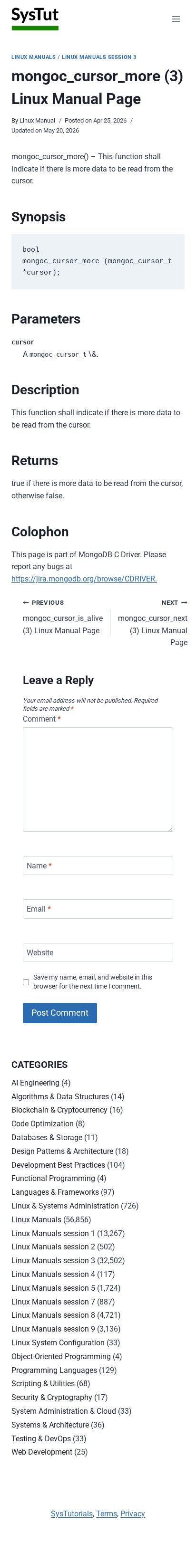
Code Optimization (42, 1123)
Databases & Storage (46, 1137)
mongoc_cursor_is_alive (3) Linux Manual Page (63, 617)
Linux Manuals (33, 57)
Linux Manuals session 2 (53, 1246)
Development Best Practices (58, 1165)
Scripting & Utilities (43, 1383)
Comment (42, 718)
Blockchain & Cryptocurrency (59, 1109)
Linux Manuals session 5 (53, 1288)
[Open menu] (176, 18)
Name (39, 865)
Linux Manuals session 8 (53, 1315)
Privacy (132, 1513)
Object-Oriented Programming (61, 1356)
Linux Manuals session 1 (53, 1233)
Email (39, 909)
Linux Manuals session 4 (53, 1274)
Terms (106, 1513)
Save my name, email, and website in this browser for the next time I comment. (92, 981)
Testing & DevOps (41, 1438)
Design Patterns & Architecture (62, 1151)
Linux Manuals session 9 (53, 1328)
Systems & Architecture (50, 1424)
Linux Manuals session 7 (53, 1301)
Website (40, 952)
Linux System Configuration (58, 1342)
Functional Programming (53, 1178)
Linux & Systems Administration (65, 1205)
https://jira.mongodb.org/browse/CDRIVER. (84, 578)
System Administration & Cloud (63, 1411)
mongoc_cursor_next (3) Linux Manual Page (152, 623)
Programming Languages (54, 1370)
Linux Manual (37, 120)
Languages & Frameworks (55, 1192)
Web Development (41, 1451)
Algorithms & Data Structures (60, 1096)
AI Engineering (35, 1082)
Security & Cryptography (51, 1397)
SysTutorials (72, 1513)
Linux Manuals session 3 (99, 57)
